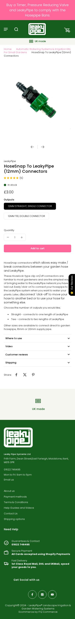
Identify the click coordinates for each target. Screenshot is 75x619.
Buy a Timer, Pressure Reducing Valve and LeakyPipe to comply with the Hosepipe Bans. (37, 10)
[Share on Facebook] (16, 375)
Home (8, 49)
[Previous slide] (32, 147)
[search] (16, 29)
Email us (9, 479)
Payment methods (15, 496)
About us (9, 491)
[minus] (8, 237)
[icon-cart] (66, 29)
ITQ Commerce (48, 611)
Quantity (9, 230)
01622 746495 (12, 469)
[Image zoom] (37, 101)
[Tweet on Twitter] (25, 375)
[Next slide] (42, 147)
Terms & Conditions (16, 502)
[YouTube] (52, 594)
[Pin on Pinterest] (33, 375)
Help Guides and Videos (19, 507)
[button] (37, 248)
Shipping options (14, 519)
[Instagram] (42, 594)
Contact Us (11, 513)
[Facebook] (32, 594)
